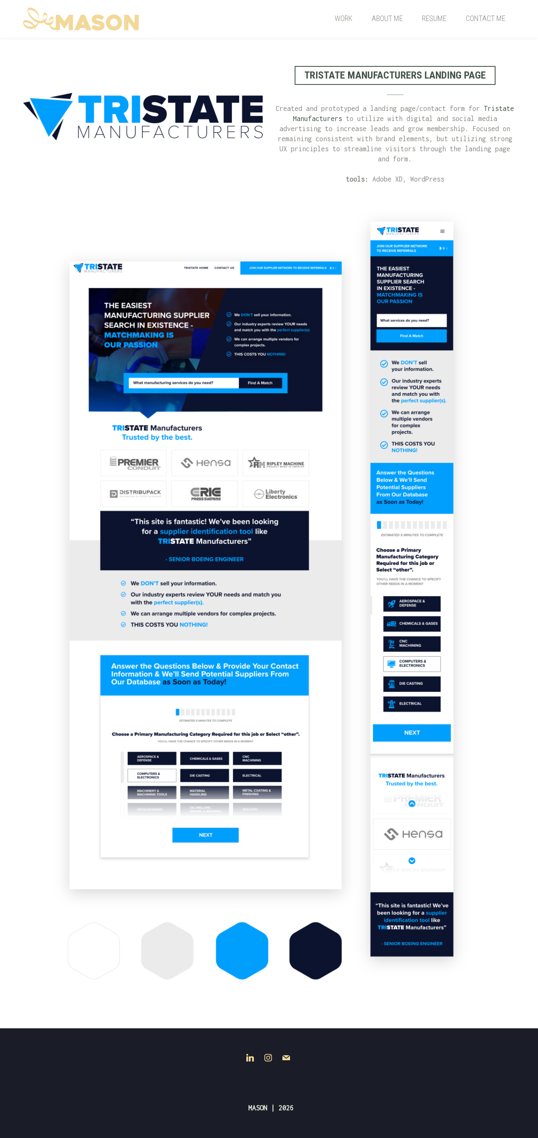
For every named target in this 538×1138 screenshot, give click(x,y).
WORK (343, 18)
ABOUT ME (387, 18)
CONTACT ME (485, 18)
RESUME (434, 18)
